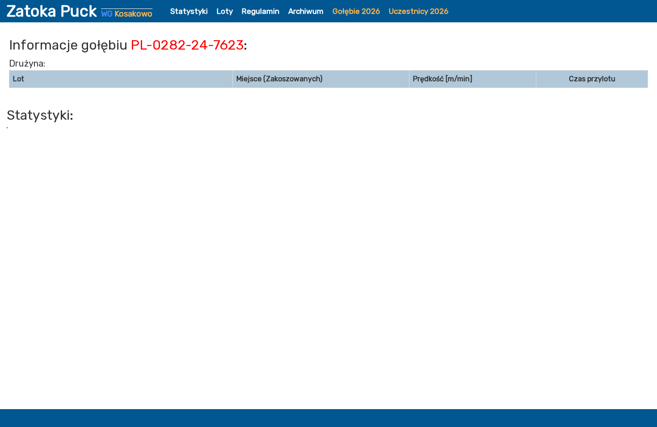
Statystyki (189, 11)
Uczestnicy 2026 (418, 11)
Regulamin (260, 11)
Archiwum (306, 11)
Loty (225, 11)
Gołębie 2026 (356, 11)
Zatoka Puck (79, 11)
